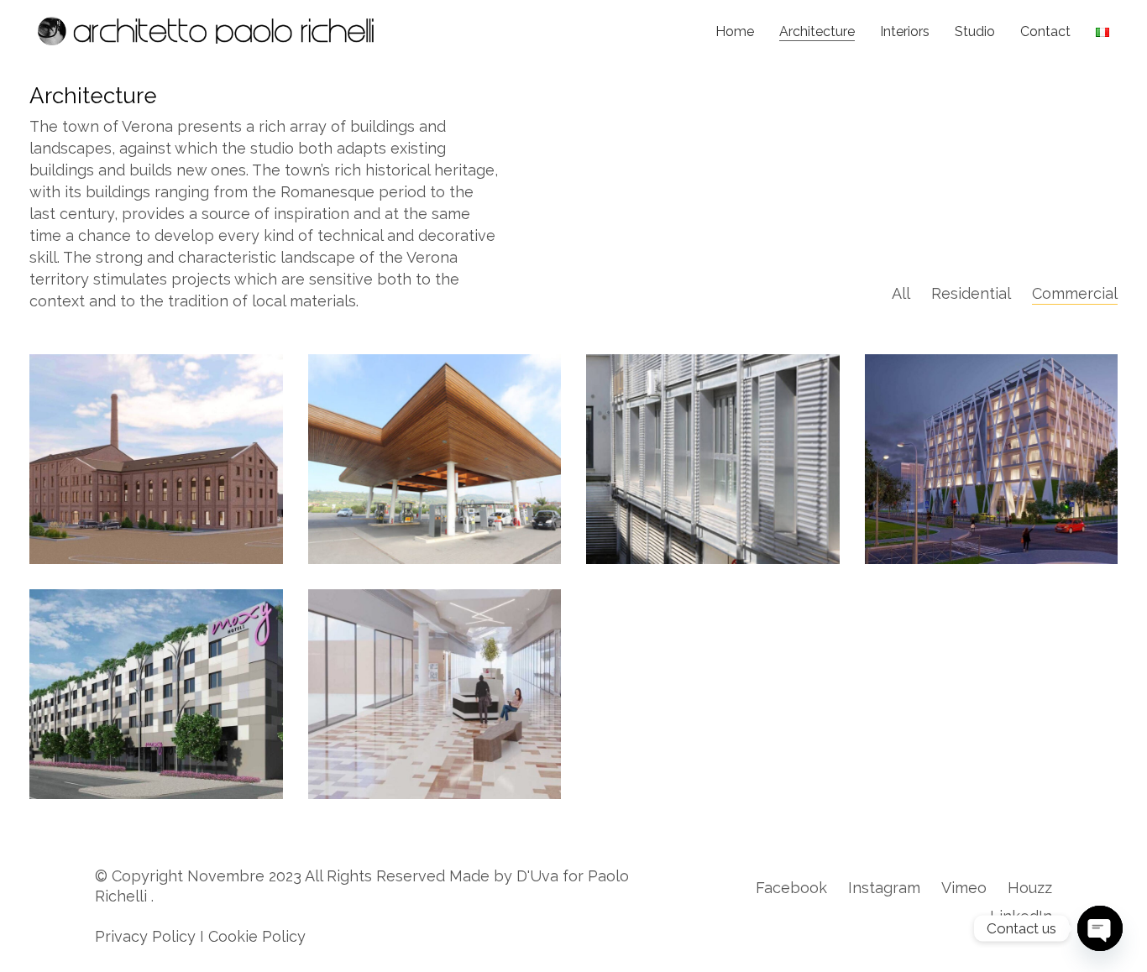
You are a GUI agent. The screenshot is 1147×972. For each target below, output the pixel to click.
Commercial (1075, 293)
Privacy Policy (145, 936)
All (901, 293)
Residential (971, 293)
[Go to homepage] (206, 31)
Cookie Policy (257, 936)
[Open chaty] (1100, 928)
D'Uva (537, 876)
